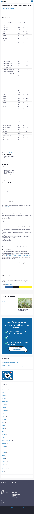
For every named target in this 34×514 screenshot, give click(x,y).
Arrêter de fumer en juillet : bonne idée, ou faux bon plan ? (10, 362)
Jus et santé (4, 432)
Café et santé (4, 404)
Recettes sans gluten (5, 453)
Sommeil (3, 458)
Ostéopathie (4, 444)
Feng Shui (3, 422)
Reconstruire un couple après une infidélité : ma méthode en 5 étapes (12, 363)
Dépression (3, 413)
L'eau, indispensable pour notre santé (7, 435)
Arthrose (3, 398)
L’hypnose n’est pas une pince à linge (7, 365)
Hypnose (2, 494)
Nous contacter (8, 507)
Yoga (3, 471)
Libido (3, 437)
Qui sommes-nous (3, 507)
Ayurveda (3, 301)
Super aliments (4, 462)
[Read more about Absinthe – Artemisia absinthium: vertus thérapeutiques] (25, 302)
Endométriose (4, 419)
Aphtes (3, 392)
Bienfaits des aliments (5, 401)
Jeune (3, 431)
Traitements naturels (5, 468)
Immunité (3, 428)
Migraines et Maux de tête (6, 441)
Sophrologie (4, 459)
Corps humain (3, 489)
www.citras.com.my (9, 284)
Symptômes (4, 464)
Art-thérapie (4, 395)
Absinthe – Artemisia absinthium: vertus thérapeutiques (24, 310)
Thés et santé (4, 467)
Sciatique (3, 456)
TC (7, 8)
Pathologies (4, 446)
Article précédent (4, 291)
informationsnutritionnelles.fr (8, 152)
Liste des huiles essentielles (16, 489)
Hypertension (4, 425)
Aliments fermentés (5, 389)
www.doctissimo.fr (7, 206)
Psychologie (4, 452)
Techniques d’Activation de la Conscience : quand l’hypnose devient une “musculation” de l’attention (16, 366)
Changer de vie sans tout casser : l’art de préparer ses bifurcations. (11, 360)
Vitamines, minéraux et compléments (7, 470)
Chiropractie (4, 407)
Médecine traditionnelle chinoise (6, 440)
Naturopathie (4, 443)
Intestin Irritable (4, 429)
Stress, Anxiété (4, 461)
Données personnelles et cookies (20, 507)
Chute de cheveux (4, 410)
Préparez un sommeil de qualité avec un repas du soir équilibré (8, 299)
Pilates (3, 449)
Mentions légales (13, 507)
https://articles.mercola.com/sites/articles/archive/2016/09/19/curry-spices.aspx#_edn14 (18, 255)
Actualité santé (4, 386)
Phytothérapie (5, 8)
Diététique (3, 416)
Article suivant (30, 291)
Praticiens (3, 450)
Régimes (3, 455)
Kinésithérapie (4, 434)
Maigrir (3, 438)
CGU (25, 507)
